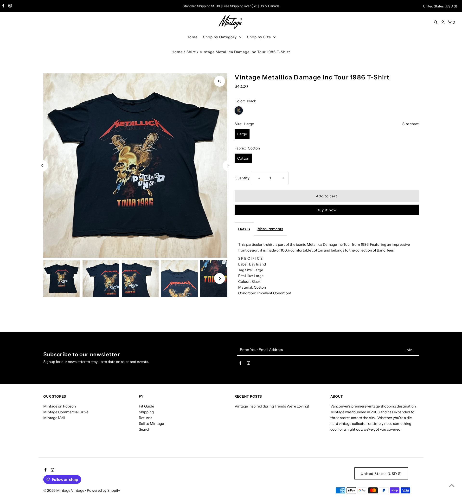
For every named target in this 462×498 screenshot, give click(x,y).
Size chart (410, 124)
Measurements (270, 228)
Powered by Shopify (103, 490)
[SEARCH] (436, 22)
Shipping (146, 412)
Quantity (242, 178)
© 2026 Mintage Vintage (64, 490)
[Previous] (42, 165)
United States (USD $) (440, 6)
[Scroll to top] (451, 485)
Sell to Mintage (151, 423)
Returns (145, 417)
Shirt (191, 52)
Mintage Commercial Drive (65, 412)
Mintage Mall (54, 417)
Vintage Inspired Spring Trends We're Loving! (272, 406)
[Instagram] (9, 6)
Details (244, 229)
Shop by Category (220, 37)
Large (242, 134)
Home (192, 37)
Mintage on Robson (59, 406)
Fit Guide (146, 406)
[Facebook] (2, 6)
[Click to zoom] (219, 81)
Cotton (243, 158)
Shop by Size (259, 37)
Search (144, 429)
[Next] (228, 165)
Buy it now (327, 210)
